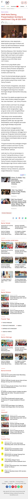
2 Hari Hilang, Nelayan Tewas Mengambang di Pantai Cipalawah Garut (15, 460)
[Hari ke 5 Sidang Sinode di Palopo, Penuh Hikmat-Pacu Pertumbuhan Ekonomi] (7, 260)
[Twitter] (10, 486)
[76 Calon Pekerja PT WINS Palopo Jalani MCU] (7, 274)
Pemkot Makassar (6, 213)
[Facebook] (7, 486)
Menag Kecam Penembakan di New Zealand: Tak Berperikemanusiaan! (14, 449)
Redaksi (4, 483)
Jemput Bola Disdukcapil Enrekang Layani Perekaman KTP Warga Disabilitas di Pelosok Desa (13, 400)
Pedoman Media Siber (20, 483)
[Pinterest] (13, 486)
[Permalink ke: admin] (2, 22)
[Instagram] (15, 486)
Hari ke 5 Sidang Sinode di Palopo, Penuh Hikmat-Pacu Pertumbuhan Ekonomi (7, 233)
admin (5, 22)
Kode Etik (12, 481)
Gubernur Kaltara (7, 331)
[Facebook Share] (13, 218)
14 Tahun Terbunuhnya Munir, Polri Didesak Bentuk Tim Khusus (16, 466)
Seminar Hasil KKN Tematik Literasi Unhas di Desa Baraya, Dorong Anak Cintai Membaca (21, 227)
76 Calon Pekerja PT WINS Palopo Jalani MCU (6, 281)
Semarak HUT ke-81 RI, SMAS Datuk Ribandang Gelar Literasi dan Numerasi (7, 227)
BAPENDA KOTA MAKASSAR (10, 328)
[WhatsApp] (18, 486)
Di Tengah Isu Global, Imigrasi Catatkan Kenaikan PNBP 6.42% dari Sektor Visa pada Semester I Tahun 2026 (21, 233)
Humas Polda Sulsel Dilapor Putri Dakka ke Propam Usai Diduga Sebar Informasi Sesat (12, 406)
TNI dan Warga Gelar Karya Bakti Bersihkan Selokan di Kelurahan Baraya (21, 281)
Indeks (6, 481)
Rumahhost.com (14, 495)
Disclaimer (10, 483)
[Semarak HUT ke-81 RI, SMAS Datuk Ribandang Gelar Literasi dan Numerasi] (7, 245)
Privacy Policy (19, 481)
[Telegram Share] (22, 218)
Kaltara (19, 325)
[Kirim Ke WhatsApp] (25, 218)
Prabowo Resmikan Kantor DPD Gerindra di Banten (15, 471)
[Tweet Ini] (16, 218)
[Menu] (2, 1)
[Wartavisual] (7, 3)
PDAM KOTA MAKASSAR (9, 325)
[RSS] (21, 486)
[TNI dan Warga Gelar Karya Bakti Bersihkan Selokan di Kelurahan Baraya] (21, 274)
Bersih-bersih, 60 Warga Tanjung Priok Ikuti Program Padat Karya (15, 455)
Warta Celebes (4, 12)
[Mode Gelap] (22, 2)
